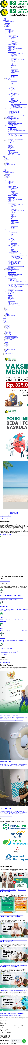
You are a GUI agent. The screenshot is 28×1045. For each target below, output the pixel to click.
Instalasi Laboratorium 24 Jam (14, 110)
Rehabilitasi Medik (15, 71)
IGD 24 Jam (8, 29)
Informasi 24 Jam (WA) (13, 152)
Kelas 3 (12, 87)
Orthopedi (13, 72)
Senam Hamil (11, 137)
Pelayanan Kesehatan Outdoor (11, 118)
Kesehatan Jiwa (14, 75)
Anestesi (13, 76)
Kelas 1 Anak (14, 90)
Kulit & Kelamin (14, 69)
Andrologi (13, 77)
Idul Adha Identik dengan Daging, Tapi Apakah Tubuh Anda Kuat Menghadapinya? (13, 965)
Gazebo (9, 142)
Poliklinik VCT (11, 46)
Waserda (10, 144)
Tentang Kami (6, 20)
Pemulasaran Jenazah (12, 129)
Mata (12, 73)
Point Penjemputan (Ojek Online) (15, 154)
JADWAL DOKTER (5, 511)
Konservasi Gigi (14, 42)
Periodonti (13, 41)
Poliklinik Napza (11, 50)
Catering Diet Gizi (12, 134)
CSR (6, 162)
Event (6, 160)
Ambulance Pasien (12, 127)
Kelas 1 (12, 84)
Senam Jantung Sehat (12, 136)
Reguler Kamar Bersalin (13, 94)
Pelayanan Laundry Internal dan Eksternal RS (18, 133)
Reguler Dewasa (11, 79)
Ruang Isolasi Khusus (15, 105)
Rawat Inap (7, 78)
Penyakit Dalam (14, 54)
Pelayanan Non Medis (10, 125)
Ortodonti (13, 40)
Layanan (4, 27)
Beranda (4, 18)
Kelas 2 (12, 85)
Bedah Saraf (13, 56)
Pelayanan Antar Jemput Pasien (15, 135)
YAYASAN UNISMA (10, 21)
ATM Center (11, 141)
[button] (1, 522)
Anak (12, 60)
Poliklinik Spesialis (12, 52)
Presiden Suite (14, 81)
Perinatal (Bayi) (14, 100)
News (6, 157)
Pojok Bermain (11, 150)
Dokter (4, 19)
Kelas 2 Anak (14, 92)
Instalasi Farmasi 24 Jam (13, 112)
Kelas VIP (13, 89)
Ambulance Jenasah (12, 128)
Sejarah (7, 24)
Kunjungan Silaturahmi (10, 164)
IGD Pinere (10, 31)
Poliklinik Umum (12, 35)
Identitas (7, 26)
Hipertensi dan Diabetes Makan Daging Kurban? (14, 990)
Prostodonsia (13, 43)
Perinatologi (13, 61)
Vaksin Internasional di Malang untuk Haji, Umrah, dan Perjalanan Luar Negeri (12, 915)
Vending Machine (12, 148)
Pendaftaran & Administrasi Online (15, 139)
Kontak (4, 167)
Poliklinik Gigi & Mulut (13, 36)
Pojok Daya (10, 146)
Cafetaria (10, 145)
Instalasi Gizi (11, 113)
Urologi (12, 67)
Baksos (7, 163)
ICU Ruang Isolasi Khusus (16, 106)
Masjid (9, 151)
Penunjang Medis (9, 108)
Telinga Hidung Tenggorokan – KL (18, 59)
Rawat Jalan (8, 33)
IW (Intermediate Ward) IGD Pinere (18, 107)
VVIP (12, 82)
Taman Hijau (11, 147)
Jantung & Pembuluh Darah (17, 53)
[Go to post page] (14, 880)
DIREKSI (7, 23)
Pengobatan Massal (12, 121)
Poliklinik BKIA (11, 47)
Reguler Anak (11, 88)
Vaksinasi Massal (11, 122)
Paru (12, 64)
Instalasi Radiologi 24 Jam (13, 111)
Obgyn (12, 62)
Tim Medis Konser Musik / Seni (15, 123)
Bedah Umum (14, 55)
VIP (12, 83)
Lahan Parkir (11, 153)
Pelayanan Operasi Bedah (11, 117)
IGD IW (10, 32)
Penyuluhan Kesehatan (13, 124)
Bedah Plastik (14, 58)
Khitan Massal (11, 119)
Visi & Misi (7, 25)
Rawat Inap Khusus (12, 101)
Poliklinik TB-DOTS (12, 44)
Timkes (7, 159)
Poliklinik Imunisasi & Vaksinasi (15, 48)
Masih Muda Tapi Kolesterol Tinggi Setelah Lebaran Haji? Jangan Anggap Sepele (12, 1014)
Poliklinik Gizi (11, 49)
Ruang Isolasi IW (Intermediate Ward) (19, 104)
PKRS (6, 158)
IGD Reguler (11, 30)
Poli (6, 165)
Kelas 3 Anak (14, 93)
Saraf (12, 66)
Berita (4, 156)
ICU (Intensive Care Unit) (16, 102)
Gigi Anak (13, 38)
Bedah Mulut (14, 37)
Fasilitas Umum (8, 140)
